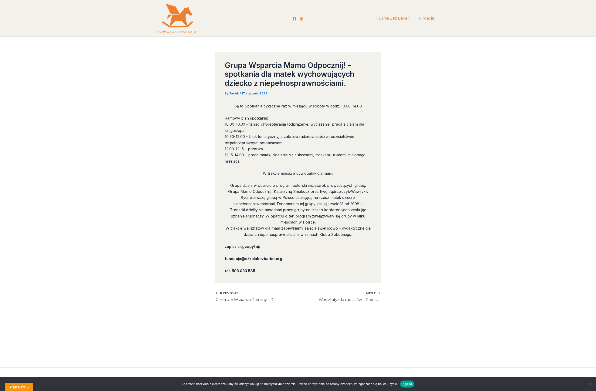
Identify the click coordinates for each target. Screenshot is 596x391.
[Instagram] (301, 19)
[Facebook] (294, 19)
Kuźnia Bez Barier (392, 18)
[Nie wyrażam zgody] (590, 384)
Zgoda (407, 384)
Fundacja (425, 18)
